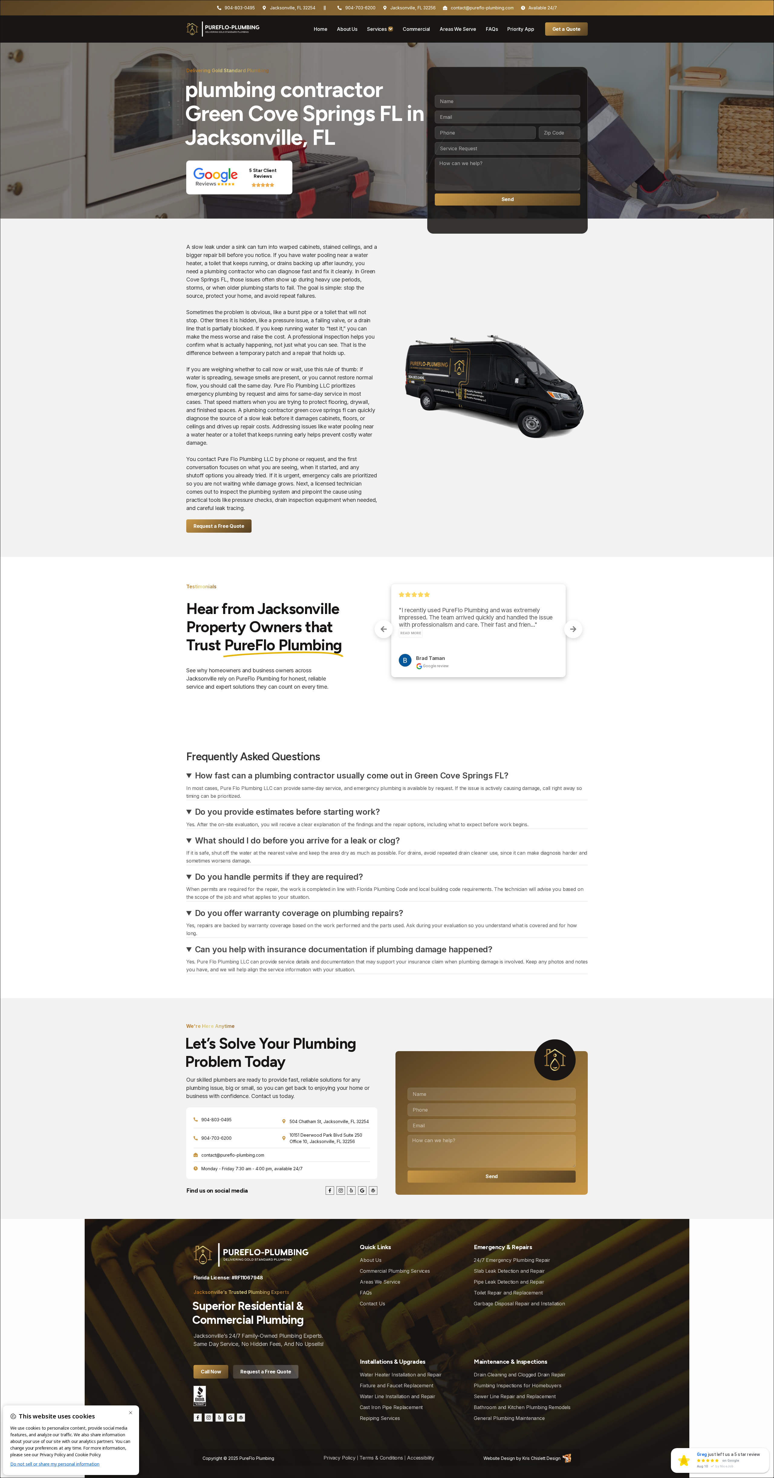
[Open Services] (390, 29)
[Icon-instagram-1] (341, 1190)
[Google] (362, 1190)
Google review (435, 641)
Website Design (499, 1458)
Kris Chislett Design (541, 1458)
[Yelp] (351, 1190)
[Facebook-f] (330, 1190)
